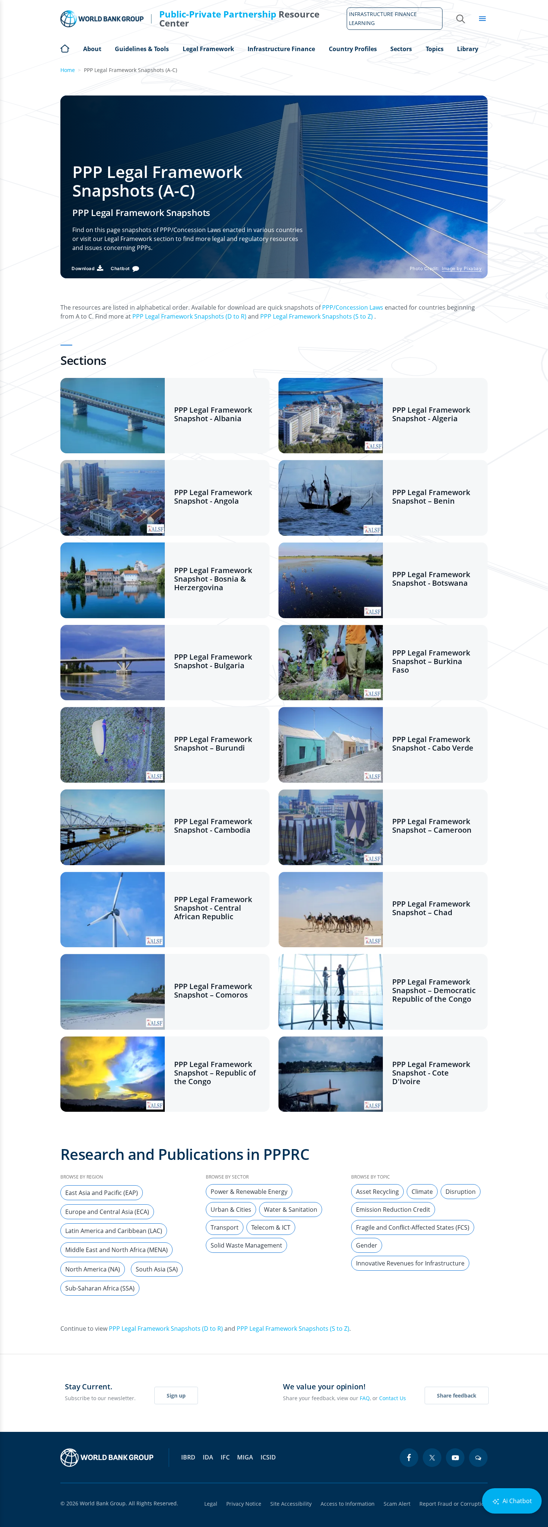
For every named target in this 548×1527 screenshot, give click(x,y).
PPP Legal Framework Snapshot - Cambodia (213, 825)
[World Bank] (107, 1457)
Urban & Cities (231, 1209)
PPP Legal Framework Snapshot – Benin (431, 496)
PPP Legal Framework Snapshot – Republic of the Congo (215, 1073)
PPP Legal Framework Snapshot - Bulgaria (213, 661)
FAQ (365, 1398)
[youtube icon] (455, 1457)
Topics (435, 49)
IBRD (188, 1457)
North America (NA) (92, 1269)
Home (64, 47)
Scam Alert (397, 1503)
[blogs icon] (478, 1457)
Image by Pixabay (462, 268)
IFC (225, 1457)
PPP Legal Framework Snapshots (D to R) (189, 316)
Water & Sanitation (290, 1209)
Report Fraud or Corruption (453, 1503)
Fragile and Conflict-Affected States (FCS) (412, 1227)
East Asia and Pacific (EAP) (101, 1193)
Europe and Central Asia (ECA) (107, 1212)
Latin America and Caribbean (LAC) (113, 1231)
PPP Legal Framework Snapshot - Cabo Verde (432, 743)
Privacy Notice (243, 1503)
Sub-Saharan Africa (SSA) (100, 1288)
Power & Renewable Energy (249, 1192)
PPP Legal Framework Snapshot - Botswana (431, 578)
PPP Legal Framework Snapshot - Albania (213, 414)
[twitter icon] (432, 1457)
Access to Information (348, 1503)
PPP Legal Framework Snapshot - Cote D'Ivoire (431, 1073)
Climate (422, 1192)
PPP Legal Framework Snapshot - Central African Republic (213, 908)
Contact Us (392, 1398)
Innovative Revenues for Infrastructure (410, 1263)
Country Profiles (353, 49)
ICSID (268, 1457)
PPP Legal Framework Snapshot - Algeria (431, 414)
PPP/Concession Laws (352, 307)
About (92, 49)
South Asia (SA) (157, 1269)
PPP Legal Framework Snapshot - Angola (213, 496)
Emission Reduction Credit (393, 1209)
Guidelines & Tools (142, 49)
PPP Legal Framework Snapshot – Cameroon (432, 825)
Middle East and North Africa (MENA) (116, 1250)
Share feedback (456, 1395)
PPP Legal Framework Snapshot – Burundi (213, 743)
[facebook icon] (409, 1457)
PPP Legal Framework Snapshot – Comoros (213, 990)
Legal (210, 1503)
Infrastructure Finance (281, 49)
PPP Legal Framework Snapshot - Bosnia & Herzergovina (213, 579)
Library (467, 49)
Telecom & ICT (270, 1227)
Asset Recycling (377, 1192)
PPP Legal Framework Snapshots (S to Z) (316, 316)
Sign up (176, 1395)
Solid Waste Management (246, 1245)
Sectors (401, 49)
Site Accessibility (291, 1503)
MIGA (245, 1457)
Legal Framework (208, 49)
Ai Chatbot (516, 1501)
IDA (208, 1457)
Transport (225, 1227)
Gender (366, 1245)
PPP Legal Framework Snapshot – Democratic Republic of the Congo (434, 990)
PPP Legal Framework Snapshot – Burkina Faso (431, 661)
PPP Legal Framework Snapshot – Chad (431, 908)
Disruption (460, 1192)
